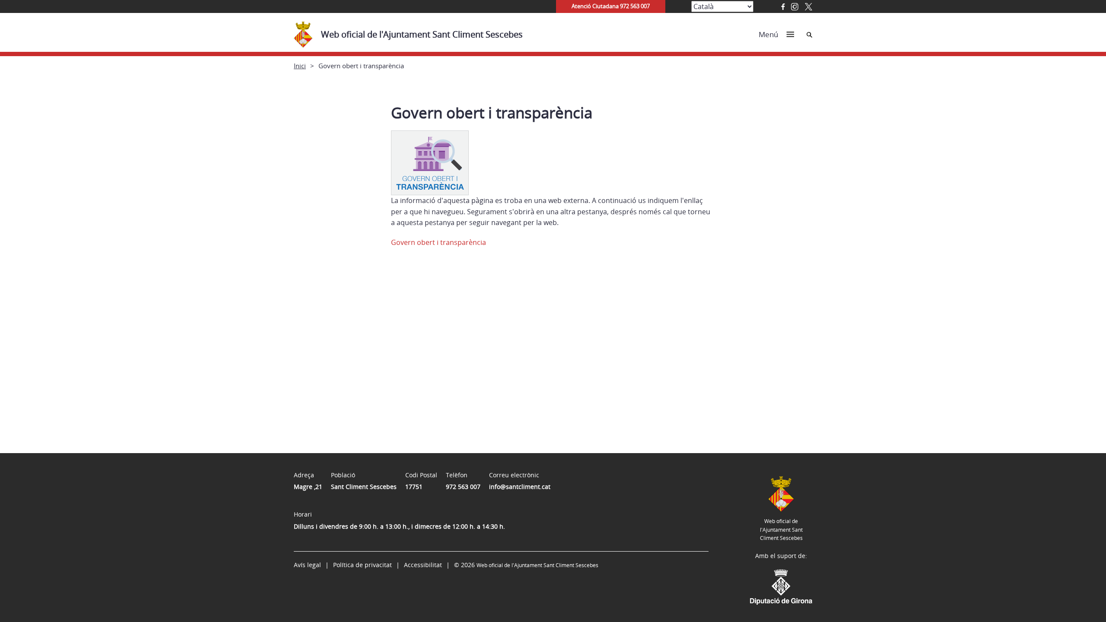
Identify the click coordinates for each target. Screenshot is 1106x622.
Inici (300, 65)
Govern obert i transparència (438, 242)
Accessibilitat (423, 565)
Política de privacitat (362, 565)
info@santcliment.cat (519, 486)
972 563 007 (463, 486)
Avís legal (307, 565)
